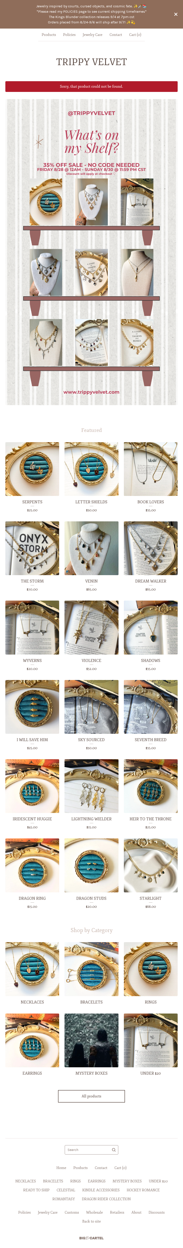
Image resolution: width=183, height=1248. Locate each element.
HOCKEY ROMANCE (143, 1190)
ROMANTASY (63, 1199)
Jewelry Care (92, 35)
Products (49, 35)
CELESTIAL (66, 1190)
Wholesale (94, 1212)
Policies (69, 35)
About (136, 1212)
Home (61, 1168)
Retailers (117, 1212)
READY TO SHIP (36, 1190)
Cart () (135, 35)
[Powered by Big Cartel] (91, 1238)
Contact (116, 35)
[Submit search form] (113, 1150)
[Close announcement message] (175, 14)
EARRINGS (97, 1181)
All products (91, 1096)
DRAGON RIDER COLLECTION (106, 1199)
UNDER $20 (158, 1181)
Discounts (157, 1212)
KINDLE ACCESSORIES (101, 1190)
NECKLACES (25, 1181)
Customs (72, 1212)
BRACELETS (53, 1181)
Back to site (91, 1221)
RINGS (75, 1181)
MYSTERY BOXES (127, 1181)
